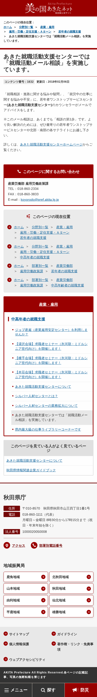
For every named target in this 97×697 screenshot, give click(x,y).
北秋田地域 (60, 577)
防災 (85, 690)
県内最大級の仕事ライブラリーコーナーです (48, 429)
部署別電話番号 (50, 545)
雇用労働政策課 (31, 271)
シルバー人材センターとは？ (36, 396)
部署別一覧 (40, 266)
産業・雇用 (47, 27)
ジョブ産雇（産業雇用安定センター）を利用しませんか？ (51, 332)
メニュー (19, 690)
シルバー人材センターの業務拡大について (46, 406)
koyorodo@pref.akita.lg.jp (40, 199)
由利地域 (13, 600)
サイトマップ (19, 634)
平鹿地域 (13, 612)
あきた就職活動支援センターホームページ (51, 144)
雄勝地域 (58, 612)
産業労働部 (64, 266)
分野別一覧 (26, 27)
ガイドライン (67, 634)
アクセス (18, 545)
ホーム (8, 27)
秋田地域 (58, 588)
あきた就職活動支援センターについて (43, 386)
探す (51, 690)
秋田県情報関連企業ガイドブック (31, 470)
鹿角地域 (13, 577)
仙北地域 (58, 600)
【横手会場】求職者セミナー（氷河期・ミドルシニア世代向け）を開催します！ (51, 360)
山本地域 (13, 588)
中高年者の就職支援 (35, 257)
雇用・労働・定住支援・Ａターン (30, 31)
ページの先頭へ (88, 676)
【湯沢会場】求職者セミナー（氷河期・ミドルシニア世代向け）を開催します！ (51, 346)
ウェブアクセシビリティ (27, 659)
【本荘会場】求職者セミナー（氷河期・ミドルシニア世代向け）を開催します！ (51, 374)
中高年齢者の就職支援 (67, 285)
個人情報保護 (19, 644)
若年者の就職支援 (69, 31)
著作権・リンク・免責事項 (75, 646)
